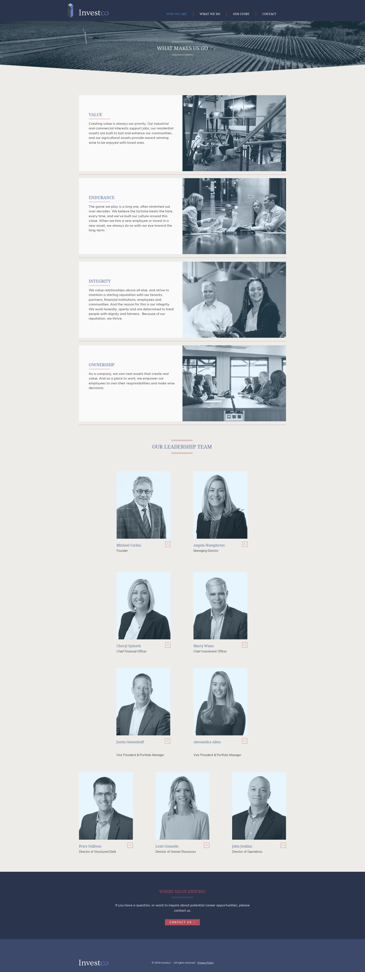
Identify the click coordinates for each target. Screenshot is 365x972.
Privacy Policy (205, 962)
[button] (167, 544)
